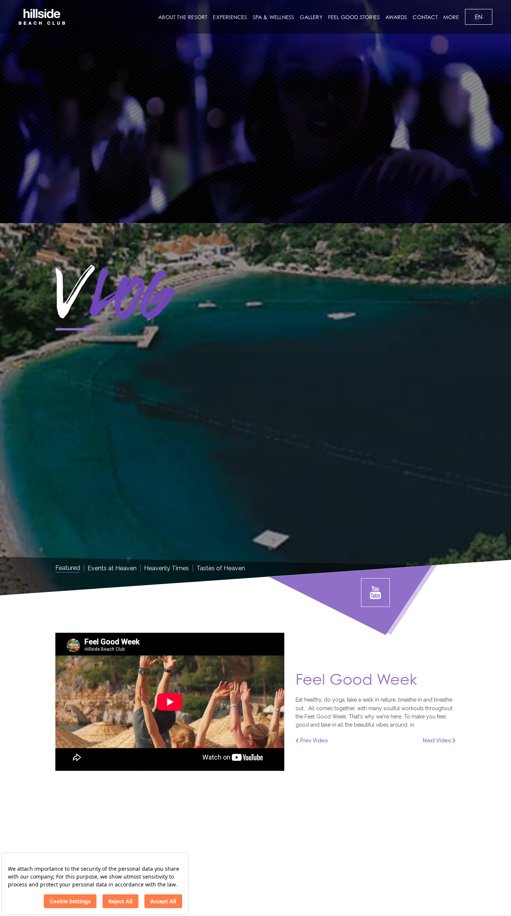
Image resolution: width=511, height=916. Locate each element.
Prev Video (313, 741)
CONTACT (425, 17)
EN (479, 17)
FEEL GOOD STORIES (354, 17)
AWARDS (396, 17)
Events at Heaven (112, 568)
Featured (67, 567)
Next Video (437, 741)
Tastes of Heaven (220, 568)
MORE (451, 17)
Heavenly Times (166, 568)
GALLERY (311, 17)
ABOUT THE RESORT (182, 17)
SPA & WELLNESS (273, 17)
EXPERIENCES (230, 17)
